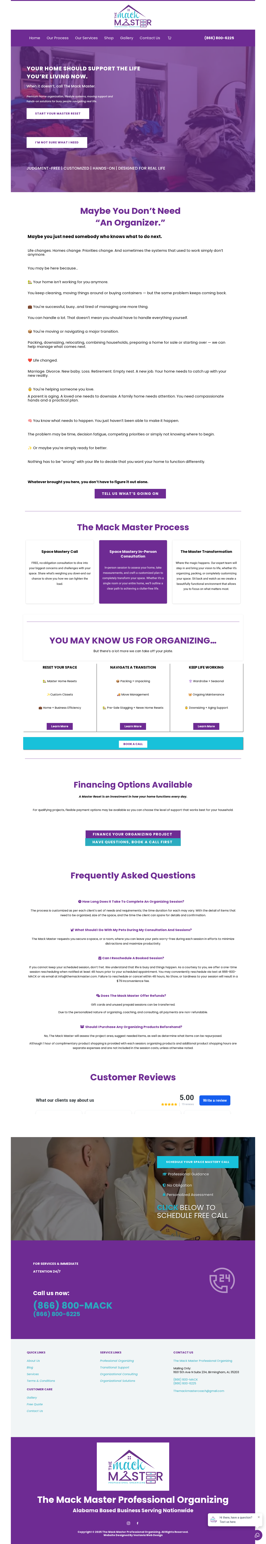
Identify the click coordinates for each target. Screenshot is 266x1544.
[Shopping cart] (169, 38)
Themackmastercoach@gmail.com (198, 1391)
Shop (109, 37)
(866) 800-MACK (185, 1379)
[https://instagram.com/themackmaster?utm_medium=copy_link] (128, 1523)
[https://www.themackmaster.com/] (133, 16)
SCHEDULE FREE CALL (192, 1215)
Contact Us (150, 37)
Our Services (86, 37)
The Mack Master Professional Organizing (202, 1361)
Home (34, 37)
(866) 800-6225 (184, 1383)
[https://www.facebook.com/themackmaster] (137, 1523)
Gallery (126, 37)
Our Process (58, 37)
